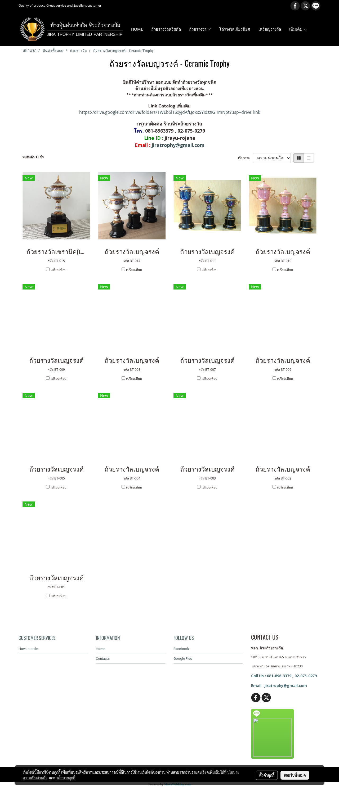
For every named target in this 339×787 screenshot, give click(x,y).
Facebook (181, 649)
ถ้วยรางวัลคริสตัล (166, 29)
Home (100, 649)
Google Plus (182, 659)
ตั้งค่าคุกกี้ (266, 775)
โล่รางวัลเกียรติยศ (234, 29)
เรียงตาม (245, 158)
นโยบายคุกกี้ (66, 777)
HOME (137, 29)
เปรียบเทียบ (58, 270)
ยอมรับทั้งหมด (295, 775)
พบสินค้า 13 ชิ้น (33, 157)
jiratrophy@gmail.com (178, 145)
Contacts (103, 659)
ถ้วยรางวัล (198, 29)
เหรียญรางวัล (269, 29)
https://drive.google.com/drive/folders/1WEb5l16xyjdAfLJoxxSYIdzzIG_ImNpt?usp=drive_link (169, 112)
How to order (29, 649)
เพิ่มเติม (296, 29)
